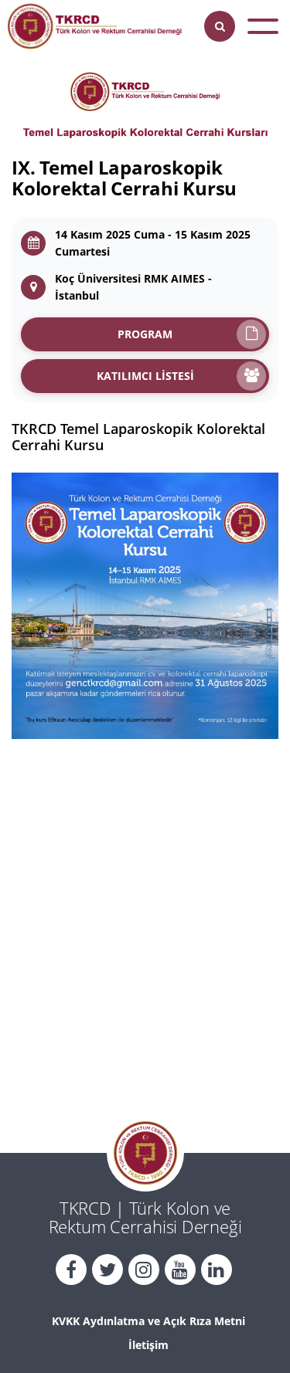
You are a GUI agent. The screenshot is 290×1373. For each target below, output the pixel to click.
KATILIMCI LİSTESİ (145, 375)
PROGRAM (145, 334)
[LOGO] (94, 26)
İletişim (148, 1344)
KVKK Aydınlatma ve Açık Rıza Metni (148, 1321)
